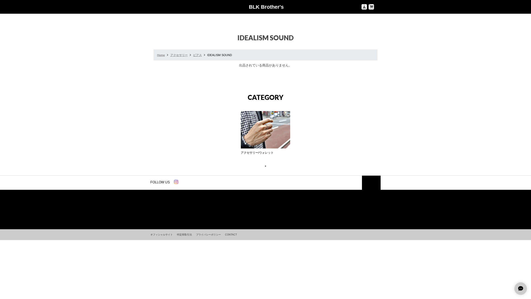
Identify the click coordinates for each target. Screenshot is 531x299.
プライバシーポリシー (208, 234)
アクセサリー (179, 55)
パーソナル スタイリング (284, 211)
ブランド (191, 211)
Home (161, 55)
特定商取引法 (184, 234)
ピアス (197, 55)
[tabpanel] (265, 134)
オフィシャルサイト (161, 234)
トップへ (371, 184)
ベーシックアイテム (166, 211)
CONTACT (231, 234)
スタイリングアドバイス (244, 211)
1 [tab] (268, 166)
